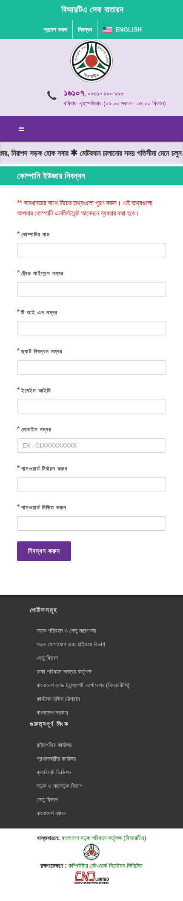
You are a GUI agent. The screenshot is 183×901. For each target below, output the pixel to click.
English (127, 29)
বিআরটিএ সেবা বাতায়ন (92, 9)
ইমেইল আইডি (36, 390)
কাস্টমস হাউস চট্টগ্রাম (58, 698)
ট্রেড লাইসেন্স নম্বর (42, 273)
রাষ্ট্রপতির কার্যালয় (54, 744)
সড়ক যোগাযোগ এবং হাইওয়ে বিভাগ (71, 644)
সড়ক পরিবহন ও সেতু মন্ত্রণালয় (66, 630)
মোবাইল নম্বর (36, 429)
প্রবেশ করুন (55, 29)
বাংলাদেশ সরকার (52, 712)
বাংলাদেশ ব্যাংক (51, 813)
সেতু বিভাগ (47, 657)
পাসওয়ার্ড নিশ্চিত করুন (43, 507)
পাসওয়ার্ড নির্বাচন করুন (44, 468)
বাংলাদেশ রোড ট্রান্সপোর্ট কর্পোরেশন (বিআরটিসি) (83, 685)
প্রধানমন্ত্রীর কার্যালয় (56, 758)
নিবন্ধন (85, 29)
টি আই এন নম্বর (39, 312)
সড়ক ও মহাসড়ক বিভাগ (60, 785)
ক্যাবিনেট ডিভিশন (54, 772)
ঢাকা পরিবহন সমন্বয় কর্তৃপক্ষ (64, 671)
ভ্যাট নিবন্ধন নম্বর (41, 351)
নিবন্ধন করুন (44, 551)
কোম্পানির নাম (35, 234)
